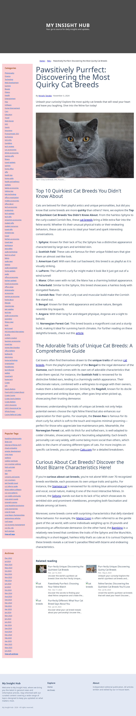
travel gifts (9, 229)
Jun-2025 (8, 651)
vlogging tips (9, 233)
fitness (7, 159)
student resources (11, 226)
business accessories (12, 341)
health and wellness (12, 181)
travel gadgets (10, 162)
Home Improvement (12, 108)
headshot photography (13, 438)
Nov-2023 (8, 577)
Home (42, 61)
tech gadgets (9, 213)
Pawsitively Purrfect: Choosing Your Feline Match (63, 585)
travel (7, 236)
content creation (11, 338)
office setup (9, 287)
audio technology (11, 252)
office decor (9, 204)
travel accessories (11, 284)
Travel (7, 118)
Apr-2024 (8, 625)
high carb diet (10, 467)
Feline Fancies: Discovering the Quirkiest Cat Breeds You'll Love (114, 585)
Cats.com (86, 449)
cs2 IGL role (9, 528)
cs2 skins (8, 470)
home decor (9, 300)
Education (8, 114)
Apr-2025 (8, 641)
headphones (9, 367)
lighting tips (9, 191)
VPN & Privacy (10, 411)
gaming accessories (12, 296)
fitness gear (9, 322)
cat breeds (86, 220)
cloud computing (11, 448)
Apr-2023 (8, 609)
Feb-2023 (8, 606)
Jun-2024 (8, 584)
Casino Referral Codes (13, 414)
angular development (13, 451)
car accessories (10, 150)
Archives (51, 690)
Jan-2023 (8, 619)
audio (7, 274)
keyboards (8, 354)
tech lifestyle (9, 370)
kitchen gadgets (10, 280)
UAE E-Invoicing (10, 405)
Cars (6, 111)
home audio (9, 178)
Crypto (7, 383)
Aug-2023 (8, 596)
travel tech (9, 376)
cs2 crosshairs (10, 480)
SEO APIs (8, 140)
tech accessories (11, 207)
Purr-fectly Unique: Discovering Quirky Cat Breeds (114, 568)
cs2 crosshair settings (13, 464)
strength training (11, 502)
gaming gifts (9, 156)
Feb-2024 (8, 580)
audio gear (9, 261)
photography (9, 290)
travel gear (9, 242)
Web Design (9, 121)
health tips (8, 175)
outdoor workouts (11, 461)
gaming (7, 166)
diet (6, 474)
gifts (6, 172)
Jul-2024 (8, 561)
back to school (10, 255)
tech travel (9, 328)
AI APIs (7, 335)
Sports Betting (10, 389)
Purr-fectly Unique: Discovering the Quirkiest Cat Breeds (65, 568)
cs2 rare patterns (11, 493)
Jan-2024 (8, 612)
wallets (7, 373)
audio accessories (11, 316)
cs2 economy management (15, 525)
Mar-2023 (8, 616)
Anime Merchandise (12, 347)
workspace (9, 245)
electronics (9, 357)
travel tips (8, 344)
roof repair (9, 521)
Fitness (7, 92)
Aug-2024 (8, 631)
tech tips (8, 312)
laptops (7, 264)
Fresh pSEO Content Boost (14, 392)
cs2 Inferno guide (11, 486)
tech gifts (8, 217)
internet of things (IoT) (13, 445)
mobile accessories (12, 201)
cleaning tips (9, 306)
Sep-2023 (8, 600)
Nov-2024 (8, 574)
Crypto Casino (10, 395)
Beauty (7, 89)
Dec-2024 (8, 635)
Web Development (11, 83)
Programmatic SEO (12, 134)
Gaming (8, 86)
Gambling (8, 143)
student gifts (9, 223)
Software (8, 105)
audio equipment (11, 268)
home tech (9, 379)
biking (7, 258)
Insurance (8, 130)
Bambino (117, 528)
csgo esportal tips (11, 509)
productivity (9, 210)
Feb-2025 (8, 638)
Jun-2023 (8, 622)
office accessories (11, 277)
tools (6, 325)
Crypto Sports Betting (13, 398)
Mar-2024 (8, 593)
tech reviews (9, 146)
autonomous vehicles (12, 518)
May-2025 (8, 647)
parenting (8, 319)
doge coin (8, 442)
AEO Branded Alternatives (14, 331)
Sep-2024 (8, 628)
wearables (8, 248)
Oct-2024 (8, 590)
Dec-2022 (8, 558)
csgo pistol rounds (11, 499)
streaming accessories (13, 220)
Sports (7, 127)
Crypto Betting (10, 402)
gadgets (8, 185)
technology (9, 137)
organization (9, 363)
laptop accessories (12, 188)
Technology (9, 79)
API (6, 386)
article (79, 333)
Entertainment (10, 98)
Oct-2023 (8, 571)
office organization (12, 197)
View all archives (11, 654)
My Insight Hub (68, 25)
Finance (7, 76)
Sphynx (56, 496)
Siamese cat (59, 486)
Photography (9, 73)
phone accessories (12, 153)
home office (9, 169)
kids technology (10, 194)
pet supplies (9, 309)
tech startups (9, 531)
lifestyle (7, 303)
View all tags (10, 534)
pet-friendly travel (11, 483)
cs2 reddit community (13, 496)
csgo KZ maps (10, 512)
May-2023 (8, 568)
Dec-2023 (8, 603)
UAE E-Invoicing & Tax (13, 408)
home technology (11, 360)
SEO (6, 124)
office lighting (10, 351)
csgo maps (9, 454)
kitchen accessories (12, 239)
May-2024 (8, 564)
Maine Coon (83, 518)
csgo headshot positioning (14, 505)
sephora (8, 458)
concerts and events (12, 477)
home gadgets (10, 271)
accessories (9, 293)
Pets (49, 61)
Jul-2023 (8, 587)
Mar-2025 (8, 644)
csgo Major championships (15, 515)
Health (7, 95)
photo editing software (13, 489)
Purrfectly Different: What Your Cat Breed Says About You (65, 602)
